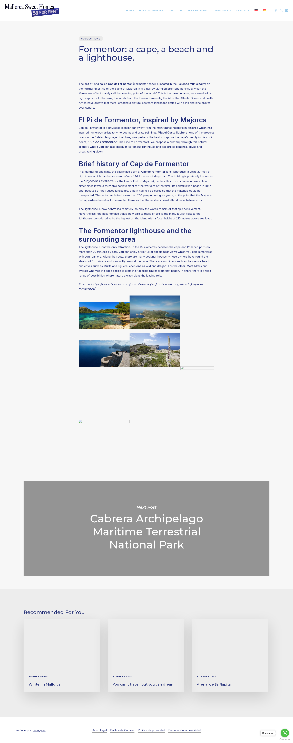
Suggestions (90, 38)
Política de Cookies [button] (122, 730)
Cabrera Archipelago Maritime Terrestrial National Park (146, 528)
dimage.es (39, 730)
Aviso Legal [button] (99, 730)
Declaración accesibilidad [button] (184, 730)
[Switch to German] (256, 10)
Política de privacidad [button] (151, 730)
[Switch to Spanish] (264, 10)
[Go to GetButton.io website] (284, 739)
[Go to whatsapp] (285, 733)
